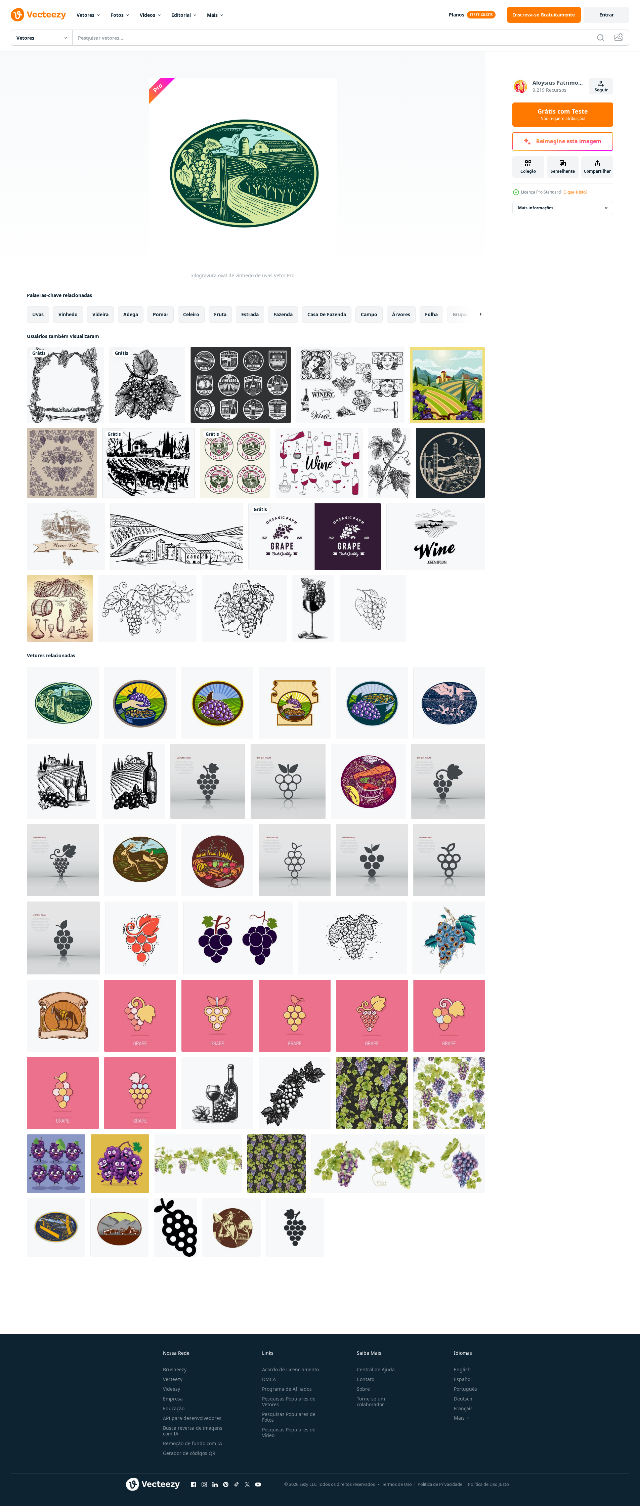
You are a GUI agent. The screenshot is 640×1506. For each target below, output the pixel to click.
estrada (250, 314)
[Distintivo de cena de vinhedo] (447, 385)
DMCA (269, 1379)
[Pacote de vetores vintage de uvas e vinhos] (350, 385)
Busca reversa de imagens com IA (192, 1431)
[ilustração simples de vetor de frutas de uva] (238, 938)
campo (369, 314)
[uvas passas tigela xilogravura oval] (372, 703)
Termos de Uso (397, 1484)
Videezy (171, 1389)
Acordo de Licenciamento (290, 1369)
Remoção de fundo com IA (192, 1443)
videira (100, 314)
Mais (212, 15)
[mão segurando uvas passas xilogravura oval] (140, 703)
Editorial (181, 15)
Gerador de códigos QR (189, 1453)
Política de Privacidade (440, 1484)
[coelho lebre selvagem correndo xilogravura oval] (140, 860)
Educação (173, 1408)
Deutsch (463, 1398)
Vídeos (147, 15)
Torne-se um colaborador (371, 1401)
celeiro (191, 314)
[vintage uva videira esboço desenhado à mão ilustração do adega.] (352, 938)
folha (431, 314)
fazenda (283, 314)
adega (130, 314)
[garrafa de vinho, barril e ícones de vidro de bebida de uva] (240, 385)
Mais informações (535, 208)
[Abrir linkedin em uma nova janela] (215, 1484)
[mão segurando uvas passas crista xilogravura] (295, 703)
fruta (220, 314)
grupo (460, 314)
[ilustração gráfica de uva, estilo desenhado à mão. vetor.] (244, 608)
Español (463, 1379)
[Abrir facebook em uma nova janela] (193, 1484)
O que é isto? (575, 192)
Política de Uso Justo (488, 1484)
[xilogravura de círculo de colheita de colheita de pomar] (217, 860)
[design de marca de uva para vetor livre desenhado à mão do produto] (65, 385)
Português (465, 1389)
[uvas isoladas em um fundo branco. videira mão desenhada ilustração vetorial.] (147, 385)
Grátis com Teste (563, 115)
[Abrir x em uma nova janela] (247, 1484)
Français (463, 1408)
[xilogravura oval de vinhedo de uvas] (63, 703)
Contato (365, 1379)
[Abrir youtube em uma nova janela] (258, 1484)
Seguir (601, 90)
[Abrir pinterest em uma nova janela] (225, 1484)
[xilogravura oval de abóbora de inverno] (368, 781)
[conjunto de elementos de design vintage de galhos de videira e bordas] (62, 463)
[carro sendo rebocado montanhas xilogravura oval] (119, 1227)
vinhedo (68, 314)
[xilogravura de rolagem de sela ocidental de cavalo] (63, 1016)
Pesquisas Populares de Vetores (288, 1401)
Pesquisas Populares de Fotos (288, 1417)
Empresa (173, 1398)
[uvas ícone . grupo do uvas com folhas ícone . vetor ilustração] (175, 1227)
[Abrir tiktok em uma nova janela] (236, 1484)
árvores (401, 314)
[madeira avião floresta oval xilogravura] (56, 1227)
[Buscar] (601, 38)
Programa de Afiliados (287, 1389)
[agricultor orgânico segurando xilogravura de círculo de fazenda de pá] (232, 1227)
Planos (456, 14)
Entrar (606, 14)
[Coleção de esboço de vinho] (60, 608)
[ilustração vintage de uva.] (389, 463)
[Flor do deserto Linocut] (450, 463)
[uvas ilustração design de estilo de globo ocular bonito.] (449, 938)
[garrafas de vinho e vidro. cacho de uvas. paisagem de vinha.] (61, 781)
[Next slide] (474, 314)
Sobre (363, 1389)
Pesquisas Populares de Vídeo (288, 1432)
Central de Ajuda (376, 1369)
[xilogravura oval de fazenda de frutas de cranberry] (449, 703)
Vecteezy (172, 1379)
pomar (160, 314)
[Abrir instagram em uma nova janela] (204, 1484)
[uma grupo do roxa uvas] (56, 1163)
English (462, 1369)
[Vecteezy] (38, 15)
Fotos (117, 15)
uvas (38, 314)
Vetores (85, 15)
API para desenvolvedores (192, 1418)
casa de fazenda (326, 314)
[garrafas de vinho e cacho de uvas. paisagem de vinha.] (133, 781)
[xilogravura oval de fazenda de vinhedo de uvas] (217, 703)
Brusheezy (174, 1369)
